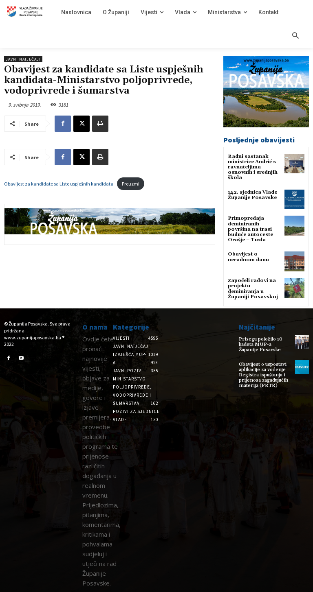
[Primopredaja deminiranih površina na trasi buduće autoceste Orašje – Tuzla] (294, 226)
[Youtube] (21, 358)
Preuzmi (130, 184)
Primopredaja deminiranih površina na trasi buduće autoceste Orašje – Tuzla (250, 229)
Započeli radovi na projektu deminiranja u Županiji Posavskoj (253, 288)
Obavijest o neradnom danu (248, 256)
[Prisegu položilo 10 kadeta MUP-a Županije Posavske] (302, 342)
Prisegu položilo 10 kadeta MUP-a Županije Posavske (260, 344)
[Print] (100, 124)
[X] (81, 124)
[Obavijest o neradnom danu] (294, 261)
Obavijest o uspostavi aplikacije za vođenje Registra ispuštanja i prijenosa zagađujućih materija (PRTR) (263, 375)
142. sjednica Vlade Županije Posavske (252, 195)
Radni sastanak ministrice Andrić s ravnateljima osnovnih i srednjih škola (253, 167)
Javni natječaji (23, 59)
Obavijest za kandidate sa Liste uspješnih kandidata (58, 184)
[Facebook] (63, 124)
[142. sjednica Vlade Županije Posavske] (294, 200)
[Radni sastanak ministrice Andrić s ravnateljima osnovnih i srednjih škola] (294, 164)
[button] (295, 36)
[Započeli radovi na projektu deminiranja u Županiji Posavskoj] (294, 288)
